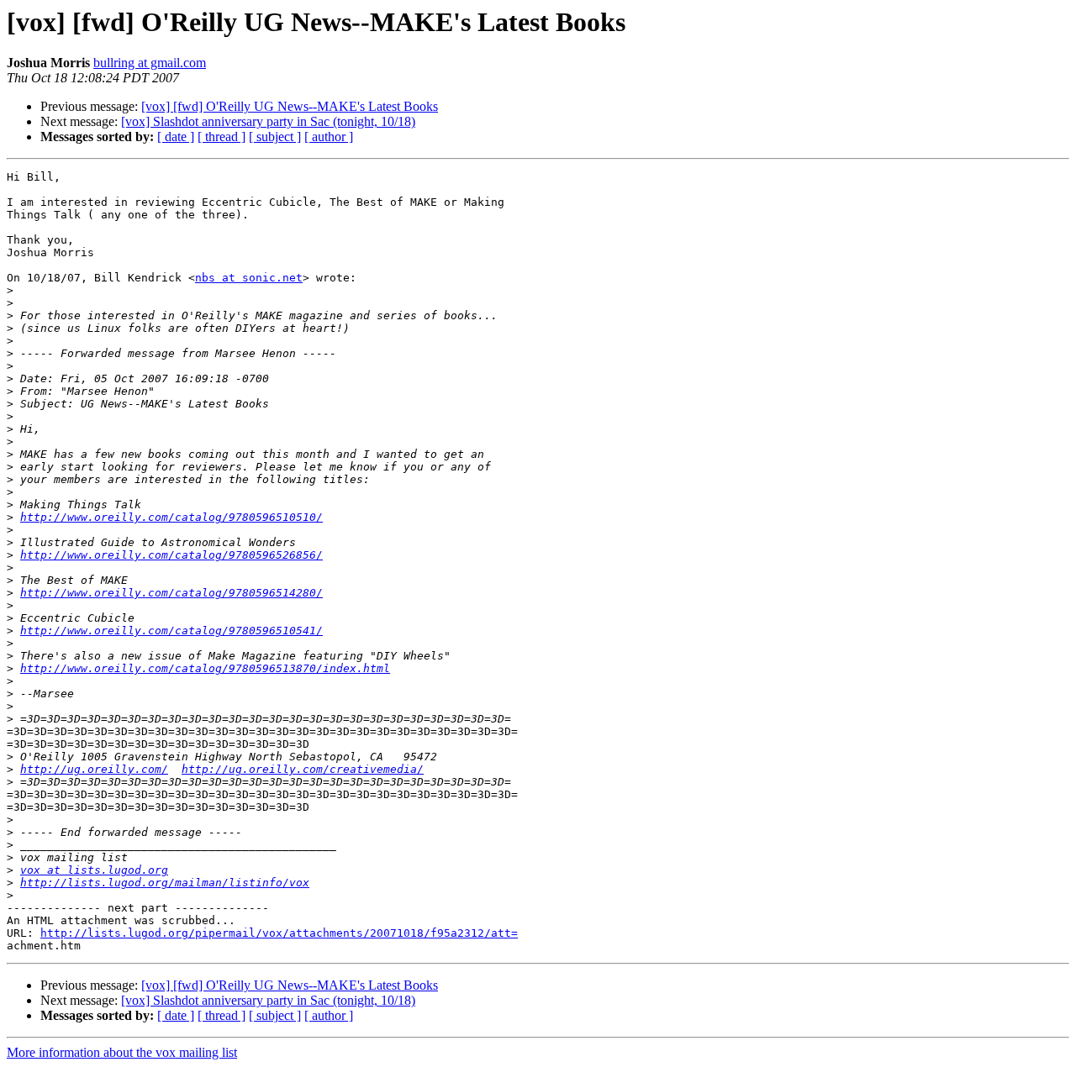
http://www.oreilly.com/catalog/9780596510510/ (171, 517)
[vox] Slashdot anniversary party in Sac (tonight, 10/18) (268, 121)
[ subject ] (275, 136)
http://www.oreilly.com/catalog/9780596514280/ (171, 592)
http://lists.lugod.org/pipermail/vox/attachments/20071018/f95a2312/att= (279, 933)
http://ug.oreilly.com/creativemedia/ (303, 769)
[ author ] (328, 136)
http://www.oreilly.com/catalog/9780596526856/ (171, 555)
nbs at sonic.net (249, 277)
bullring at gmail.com (149, 62)
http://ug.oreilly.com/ (94, 769)
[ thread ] (221, 136)
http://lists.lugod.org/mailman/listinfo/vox (164, 882)
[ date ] (175, 136)
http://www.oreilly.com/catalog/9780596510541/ (171, 630)
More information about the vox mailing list (122, 1052)
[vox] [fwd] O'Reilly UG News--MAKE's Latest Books (289, 106)
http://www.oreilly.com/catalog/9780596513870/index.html (205, 668)
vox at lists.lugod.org (94, 870)
